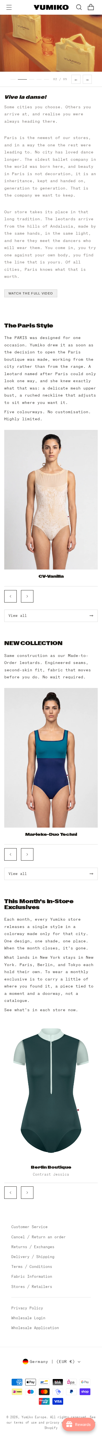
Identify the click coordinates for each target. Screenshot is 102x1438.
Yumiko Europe (34, 1417)
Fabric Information (31, 1276)
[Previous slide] (10, 596)
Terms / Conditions (31, 1266)
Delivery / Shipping (32, 1256)
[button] (9, 7)
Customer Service (29, 1226)
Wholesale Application (35, 1327)
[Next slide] (27, 596)
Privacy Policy (27, 1308)
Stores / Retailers (31, 1286)
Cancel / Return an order (38, 1237)
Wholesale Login (28, 1318)
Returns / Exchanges (32, 1246)
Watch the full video (30, 293)
